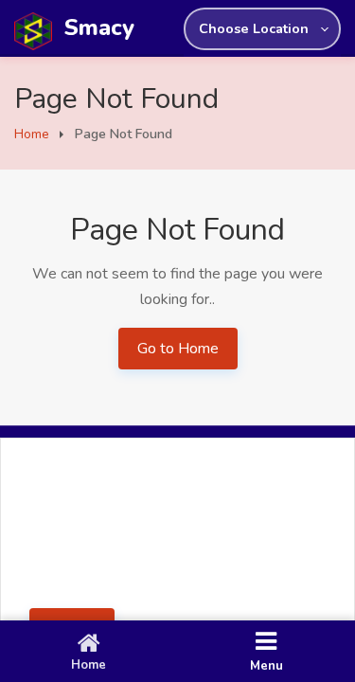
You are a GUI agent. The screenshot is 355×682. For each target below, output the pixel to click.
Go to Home (178, 348)
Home (31, 134)
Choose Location (254, 28)
